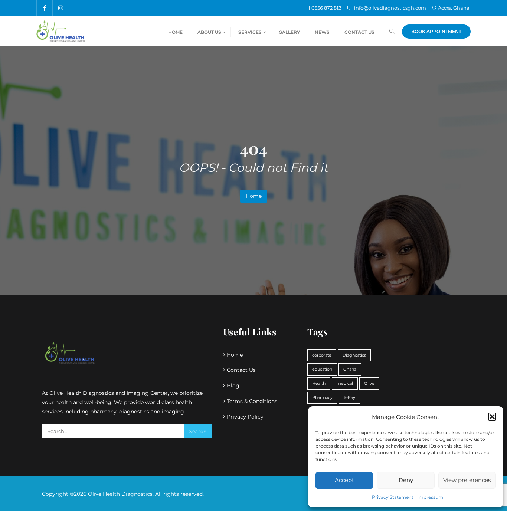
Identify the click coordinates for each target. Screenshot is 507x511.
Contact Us (241, 370)
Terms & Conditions (252, 401)
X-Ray (349, 397)
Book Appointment (436, 31)
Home (254, 196)
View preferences (467, 480)
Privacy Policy (245, 416)
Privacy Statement (392, 497)
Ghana (349, 369)
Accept (344, 480)
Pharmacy (322, 397)
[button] (492, 416)
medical (345, 383)
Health (319, 383)
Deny (406, 480)
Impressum (430, 497)
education (322, 369)
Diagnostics (354, 355)
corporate (321, 355)
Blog (233, 385)
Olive (369, 383)
